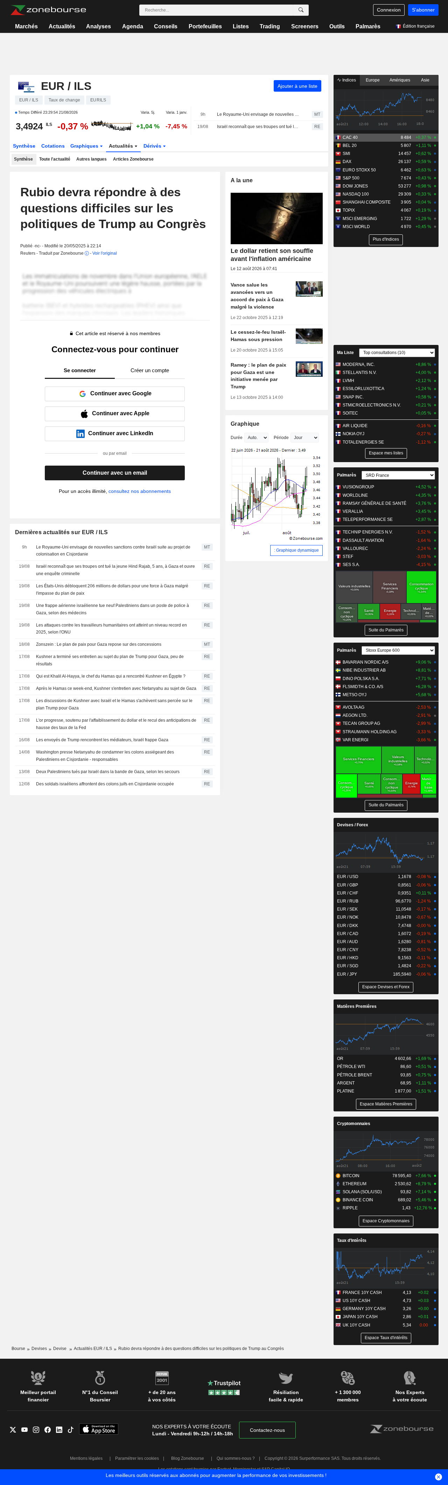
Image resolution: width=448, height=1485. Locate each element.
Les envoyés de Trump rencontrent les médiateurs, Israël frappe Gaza (102, 739)
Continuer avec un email (115, 473)
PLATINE (345, 1091)
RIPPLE (350, 1207)
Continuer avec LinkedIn (120, 433)
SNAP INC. (353, 397)
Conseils (165, 26)
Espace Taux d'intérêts (386, 1337)
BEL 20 (350, 145)
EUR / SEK (347, 909)
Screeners (304, 26)
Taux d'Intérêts (351, 1240)
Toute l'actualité (54, 159)
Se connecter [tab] (80, 370)
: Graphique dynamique (296, 550)
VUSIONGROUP (358, 487)
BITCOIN (351, 1175)
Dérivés (153, 146)
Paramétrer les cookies (137, 1458)
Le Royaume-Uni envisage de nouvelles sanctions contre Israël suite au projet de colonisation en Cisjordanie (258, 114)
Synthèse (24, 146)
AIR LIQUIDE (355, 425)
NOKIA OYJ (353, 433)
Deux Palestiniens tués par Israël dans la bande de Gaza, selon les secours (108, 771)
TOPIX (349, 210)
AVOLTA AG (353, 707)
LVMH (348, 380)
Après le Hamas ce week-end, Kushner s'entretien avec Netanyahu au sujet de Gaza (116, 688)
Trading (270, 26)
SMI (346, 153)
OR (340, 1058)
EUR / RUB (347, 901)
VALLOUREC (355, 548)
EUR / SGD (347, 965)
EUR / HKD (347, 957)
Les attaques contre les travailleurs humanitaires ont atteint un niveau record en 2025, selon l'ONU (111, 629)
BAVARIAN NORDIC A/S (365, 662)
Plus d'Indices (386, 239)
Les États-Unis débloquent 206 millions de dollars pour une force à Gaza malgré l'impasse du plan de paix (112, 590)
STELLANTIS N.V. (360, 372)
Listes (241, 26)
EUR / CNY (347, 949)
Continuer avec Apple (120, 413)
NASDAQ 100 (356, 194)
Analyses (98, 26)
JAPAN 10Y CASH (360, 1316)
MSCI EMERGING (360, 218)
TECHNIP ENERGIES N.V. (368, 532)
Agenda (132, 26)
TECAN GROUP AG (361, 723)
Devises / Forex (352, 824)
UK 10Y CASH (356, 1325)
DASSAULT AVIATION (363, 540)
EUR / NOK (347, 917)
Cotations (53, 146)
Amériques (400, 80)
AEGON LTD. (355, 715)
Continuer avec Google (121, 393)
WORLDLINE (355, 495)
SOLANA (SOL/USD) (362, 1191)
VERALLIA (353, 511)
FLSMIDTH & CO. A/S (363, 686)
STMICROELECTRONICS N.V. (372, 405)
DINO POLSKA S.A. (361, 678)
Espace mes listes (386, 453)
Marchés (26, 26)
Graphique (245, 424)
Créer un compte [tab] (150, 370)
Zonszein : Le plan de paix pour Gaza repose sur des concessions (98, 644)
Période (281, 437)
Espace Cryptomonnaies (386, 1220)
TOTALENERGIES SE (363, 442)
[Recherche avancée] (301, 10)
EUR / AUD (347, 941)
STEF (348, 556)
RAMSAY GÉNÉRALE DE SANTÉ (374, 503)
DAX (347, 161)
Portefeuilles (205, 26)
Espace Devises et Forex (386, 986)
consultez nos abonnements (139, 491)
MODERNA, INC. (359, 364)
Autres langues (91, 159)
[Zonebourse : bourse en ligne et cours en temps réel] (48, 10)
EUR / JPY (347, 974)
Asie (425, 80)
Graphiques (85, 146)
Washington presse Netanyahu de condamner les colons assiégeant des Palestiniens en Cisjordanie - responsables (105, 756)
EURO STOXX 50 (359, 170)
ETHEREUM (354, 1183)
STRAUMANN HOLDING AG (370, 731)
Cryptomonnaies (353, 1123)
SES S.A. (351, 564)
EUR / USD (347, 876)
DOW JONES (355, 186)
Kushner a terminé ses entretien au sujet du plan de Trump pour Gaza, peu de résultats (110, 660)
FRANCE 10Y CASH (362, 1292)
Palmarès (368, 26)
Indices (348, 80)
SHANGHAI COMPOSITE (367, 202)
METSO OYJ (354, 694)
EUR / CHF (347, 893)
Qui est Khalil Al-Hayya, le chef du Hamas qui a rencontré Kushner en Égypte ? (111, 676)
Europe (373, 80)
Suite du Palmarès (386, 630)
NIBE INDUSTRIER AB (364, 670)
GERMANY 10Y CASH (364, 1308)
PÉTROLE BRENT (354, 1075)
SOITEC (350, 413)
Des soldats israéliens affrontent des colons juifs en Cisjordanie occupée (105, 784)
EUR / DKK (347, 925)
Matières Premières (357, 1006)
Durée (237, 437)
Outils (337, 26)
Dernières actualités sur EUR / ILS (61, 532)
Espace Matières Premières (386, 1104)
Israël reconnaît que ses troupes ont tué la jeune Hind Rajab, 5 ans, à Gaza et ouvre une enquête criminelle (258, 126)
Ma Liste (345, 352)
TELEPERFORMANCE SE (368, 519)
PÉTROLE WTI (351, 1066)
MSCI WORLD (356, 226)
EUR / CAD (347, 933)
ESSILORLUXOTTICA (363, 388)
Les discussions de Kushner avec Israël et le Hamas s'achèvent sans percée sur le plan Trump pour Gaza (114, 704)
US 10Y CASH (356, 1300)
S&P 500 (351, 178)
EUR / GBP (347, 885)
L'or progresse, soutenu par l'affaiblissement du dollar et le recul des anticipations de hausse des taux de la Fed (116, 724)
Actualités (62, 26)
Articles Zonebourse (133, 159)
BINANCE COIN (358, 1199)
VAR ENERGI (355, 739)
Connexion (389, 10)
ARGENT (346, 1083)
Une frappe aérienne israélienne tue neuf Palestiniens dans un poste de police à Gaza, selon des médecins (112, 609)
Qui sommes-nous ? (236, 1458)
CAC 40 (350, 137)
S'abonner (423, 10)
